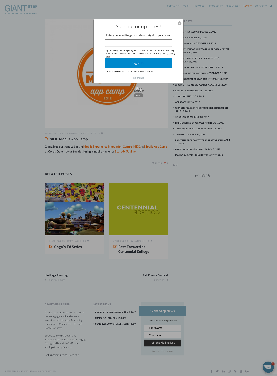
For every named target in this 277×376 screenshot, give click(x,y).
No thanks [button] (138, 77)
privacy (138, 95)
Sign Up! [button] (138, 63)
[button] (179, 23)
